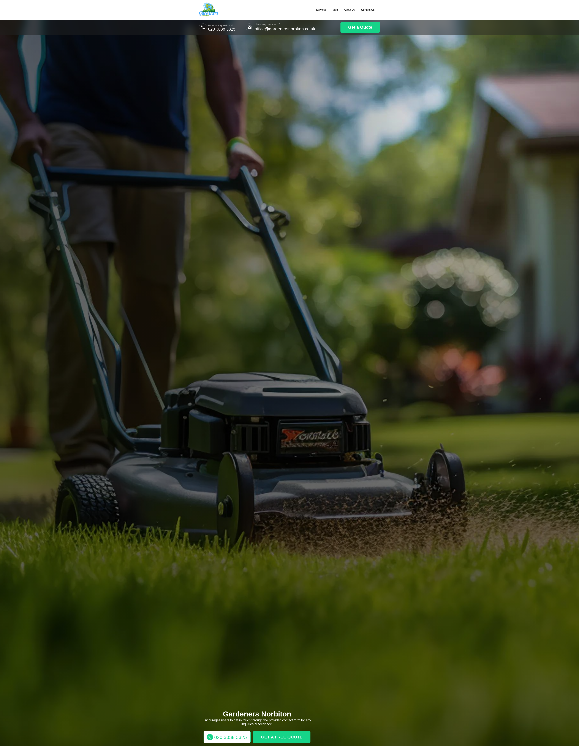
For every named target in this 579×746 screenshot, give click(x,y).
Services (321, 9)
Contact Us (368, 9)
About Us (349, 9)
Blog (335, 9)
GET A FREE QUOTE (281, 737)
